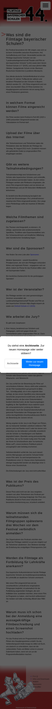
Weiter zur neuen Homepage (34, 363)
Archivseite (12, 363)
